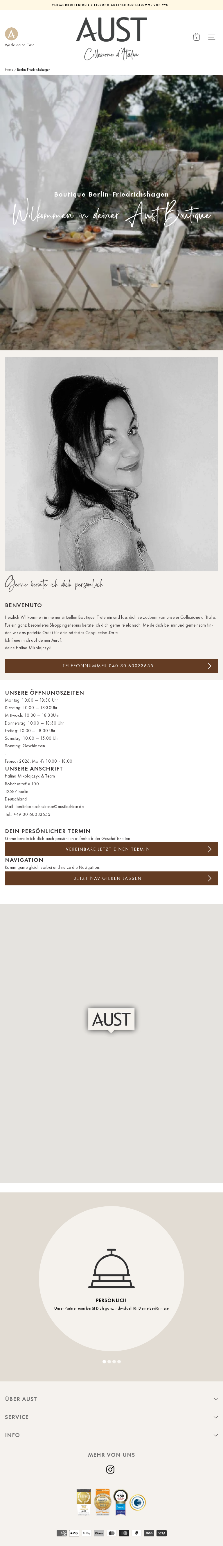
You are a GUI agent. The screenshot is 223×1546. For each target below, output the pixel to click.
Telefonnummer (108, 665)
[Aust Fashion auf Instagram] (111, 1469)
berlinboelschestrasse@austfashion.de (50, 806)
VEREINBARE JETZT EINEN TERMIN (108, 849)
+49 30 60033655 (32, 814)
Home (9, 69)
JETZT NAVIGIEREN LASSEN (108, 878)
